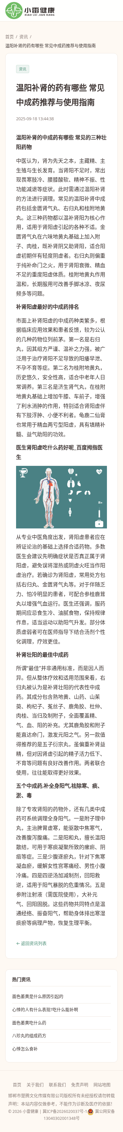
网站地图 (102, 1085)
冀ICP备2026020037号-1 (65, 1111)
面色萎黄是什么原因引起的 (37, 996)
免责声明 (79, 1085)
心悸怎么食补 (25, 1049)
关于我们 (35, 1085)
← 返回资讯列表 (31, 943)
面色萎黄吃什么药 (29, 1023)
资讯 (23, 37)
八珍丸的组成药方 (29, 1035)
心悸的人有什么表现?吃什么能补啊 (45, 1009)
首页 (9, 37)
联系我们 (57, 1085)
